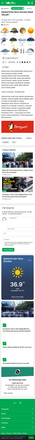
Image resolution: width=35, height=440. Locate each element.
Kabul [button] (31, 437)
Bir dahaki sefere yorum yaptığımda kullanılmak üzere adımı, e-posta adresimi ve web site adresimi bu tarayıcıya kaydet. (18, 244)
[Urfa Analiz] (11, 3)
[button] (28, 2)
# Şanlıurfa (5, 142)
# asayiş (29, 138)
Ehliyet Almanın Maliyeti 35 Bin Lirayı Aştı (17, 347)
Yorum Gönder (8, 250)
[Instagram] (20, 403)
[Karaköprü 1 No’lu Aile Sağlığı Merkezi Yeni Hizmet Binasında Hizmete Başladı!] (17, 188)
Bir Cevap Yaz (9, 208)
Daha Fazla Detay (17, 297)
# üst (13, 142)
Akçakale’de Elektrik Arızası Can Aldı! (16, 363)
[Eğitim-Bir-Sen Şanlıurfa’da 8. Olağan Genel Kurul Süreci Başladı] (17, 163)
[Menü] (2, 2)
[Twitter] (14, 403)
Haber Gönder (8, 393)
